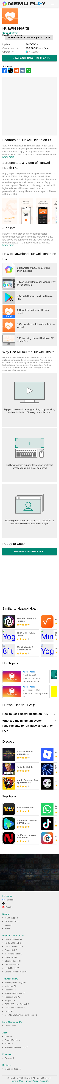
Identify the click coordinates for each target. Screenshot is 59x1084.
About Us (9, 1036)
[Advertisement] (29, 106)
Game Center (10, 1026)
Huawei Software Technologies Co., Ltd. (29, 37)
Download (9, 1058)
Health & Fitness (12, 35)
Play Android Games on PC (16, 1047)
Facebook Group (12, 921)
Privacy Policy (31, 1081)
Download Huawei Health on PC (32, 58)
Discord (8, 925)
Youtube (9, 907)
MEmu (24, 3)
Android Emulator (12, 1040)
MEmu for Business (13, 1069)
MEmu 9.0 (9, 1044)
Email (7, 929)
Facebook (10, 900)
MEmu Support (11, 918)
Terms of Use (17, 1081)
